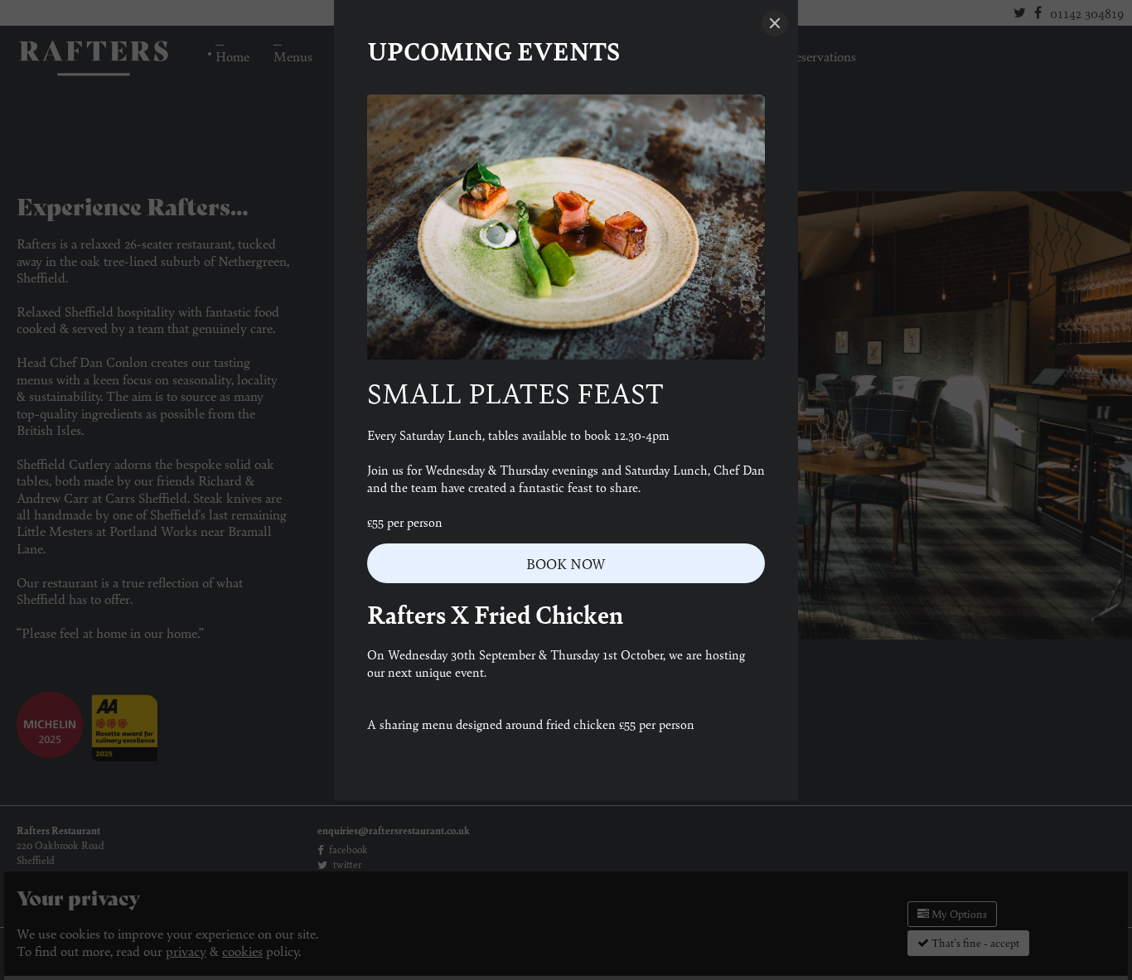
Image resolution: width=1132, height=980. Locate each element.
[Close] (775, 23)
